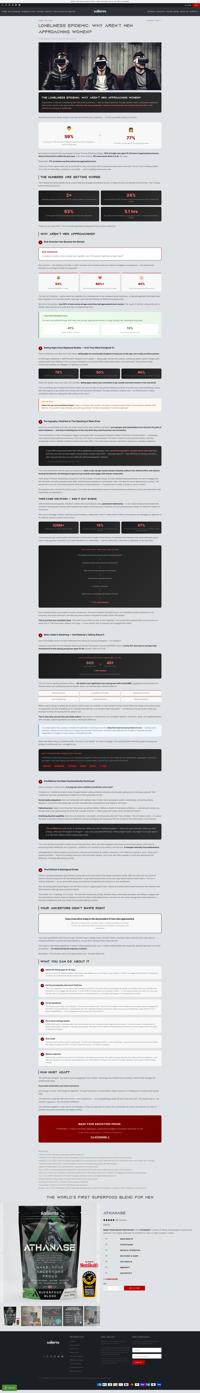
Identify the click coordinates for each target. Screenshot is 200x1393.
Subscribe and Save (77, 1356)
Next (158, 21)
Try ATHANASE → (100, 1137)
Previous (150, 21)
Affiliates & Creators (76, 1360)
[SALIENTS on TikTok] (12, 5)
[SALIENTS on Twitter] (16, 5)
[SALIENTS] (100, 11)
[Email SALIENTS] (2, 5)
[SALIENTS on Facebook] (6, 5)
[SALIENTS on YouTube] (19, 5)
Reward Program (75, 1371)
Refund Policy (74, 1349)
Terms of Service (75, 1364)
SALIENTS (47, 1378)
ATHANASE (114, 1213)
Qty (104, 1284)
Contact (72, 1341)
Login (189, 5)
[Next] (98, 1253)
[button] (108, 1220)
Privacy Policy (74, 1353)
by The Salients (44, 39)
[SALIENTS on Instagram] (9, 5)
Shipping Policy (75, 1345)
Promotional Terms (76, 1367)
